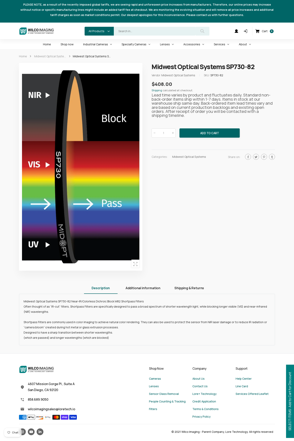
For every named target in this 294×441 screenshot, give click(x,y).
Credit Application (204, 401)
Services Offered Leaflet (252, 394)
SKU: (207, 75)
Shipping (157, 90)
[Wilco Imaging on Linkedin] (40, 431)
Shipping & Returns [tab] (189, 288)
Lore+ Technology (204, 394)
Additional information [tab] (143, 288)
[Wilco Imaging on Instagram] (22, 431)
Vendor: (156, 75)
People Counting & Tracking (167, 401)
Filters (153, 409)
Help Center (244, 378)
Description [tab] (101, 288)
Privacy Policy (201, 416)
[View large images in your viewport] (135, 264)
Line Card (242, 386)
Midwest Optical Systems (189, 157)
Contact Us (200, 386)
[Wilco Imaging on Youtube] (31, 431)
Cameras (155, 378)
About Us (198, 378)
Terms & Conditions (205, 409)
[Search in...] (202, 31)
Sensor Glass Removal (164, 394)
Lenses (154, 386)
